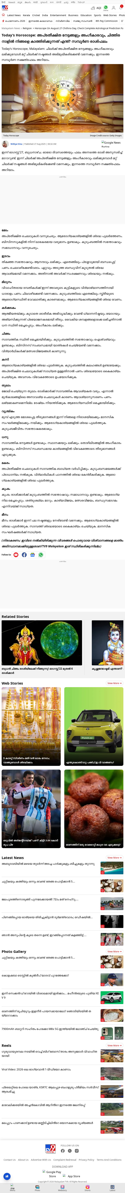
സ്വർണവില (63, 20)
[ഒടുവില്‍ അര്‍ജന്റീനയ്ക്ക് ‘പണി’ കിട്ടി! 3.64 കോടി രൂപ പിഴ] (31, 771)
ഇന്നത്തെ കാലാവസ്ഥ (40, 20)
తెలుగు (28, 2)
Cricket (36, 15)
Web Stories (110, 15)
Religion (27, 28)
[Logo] (5, 8)
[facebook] (24, 554)
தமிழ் (66, 2)
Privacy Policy (86, 1159)
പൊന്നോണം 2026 (15, 20)
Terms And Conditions (109, 1159)
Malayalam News (11, 28)
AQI (99, 8)
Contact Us (10, 1159)
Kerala (26, 15)
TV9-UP (81, 2)
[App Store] (72, 1177)
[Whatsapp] (105, 8)
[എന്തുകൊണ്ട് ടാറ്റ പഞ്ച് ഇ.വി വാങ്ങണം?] (93, 689)
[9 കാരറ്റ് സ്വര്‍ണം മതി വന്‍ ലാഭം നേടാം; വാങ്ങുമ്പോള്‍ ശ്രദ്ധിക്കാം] (31, 689)
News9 (11, 2)
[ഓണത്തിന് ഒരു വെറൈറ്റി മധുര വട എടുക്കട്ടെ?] (93, 771)
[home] (3, 15)
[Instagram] (77, 1151)
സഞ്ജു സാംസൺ (82, 20)
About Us (23, 1159)
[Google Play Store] (52, 1174)
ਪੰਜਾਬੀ (58, 2)
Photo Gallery (14, 951)
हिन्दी (4, 2)
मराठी (35, 2)
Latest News (13, 857)
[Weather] (94, 8)
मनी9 (73, 2)
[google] (112, 143)
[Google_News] (32, 554)
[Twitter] (70, 1151)
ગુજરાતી (43, 2)
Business (73, 15)
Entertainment (58, 15)
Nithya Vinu (17, 144)
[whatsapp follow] (41, 554)
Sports (97, 15)
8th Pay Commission (107, 20)
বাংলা (52, 2)
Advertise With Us (41, 1159)
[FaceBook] (63, 1151)
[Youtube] (16, 554)
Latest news (14, 15)
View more (113, 683)
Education (86, 15)
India (45, 15)
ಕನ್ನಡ (20, 2)
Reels (6, 1045)
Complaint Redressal (64, 1159)
